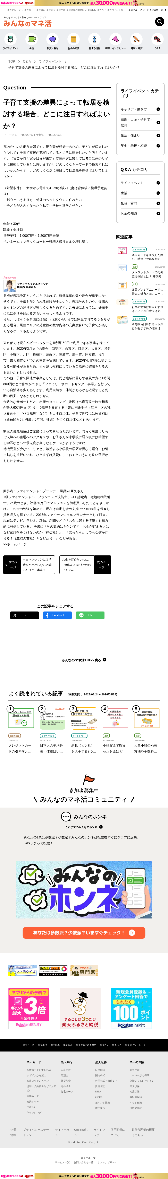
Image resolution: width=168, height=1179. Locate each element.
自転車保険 (136, 1097)
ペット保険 (136, 1102)
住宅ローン (67, 1091)
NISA (98, 1091)
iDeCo (98, 1097)
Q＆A (27, 61)
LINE (91, 615)
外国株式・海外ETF (106, 1080)
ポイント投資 (102, 1102)
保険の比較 (136, 1108)
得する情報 (94, 48)
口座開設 (66, 1069)
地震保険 (135, 1091)
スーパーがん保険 (139, 1075)
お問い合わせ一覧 (83, 1162)
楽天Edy (92, 10)
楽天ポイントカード (117, 10)
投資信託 (100, 1086)
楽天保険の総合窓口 (76, 10)
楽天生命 (60, 10)
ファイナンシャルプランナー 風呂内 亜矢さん (50, 491)
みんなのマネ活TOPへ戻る (82, 660)
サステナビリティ (107, 1162)
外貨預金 (66, 1080)
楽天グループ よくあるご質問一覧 (145, 10)
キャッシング (34, 1112)
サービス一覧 (62, 1162)
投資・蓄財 (52, 48)
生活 (31, 48)
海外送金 (66, 1086)
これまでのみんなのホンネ (81, 827)
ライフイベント (10, 48)
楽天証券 (50, 10)
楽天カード (29, 10)
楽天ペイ (101, 10)
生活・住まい (130, 135)
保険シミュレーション (142, 1080)
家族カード (33, 1096)
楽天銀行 (40, 10)
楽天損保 (135, 1086)
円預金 (64, 1075)
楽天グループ (14, 10)
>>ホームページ (15, 544)
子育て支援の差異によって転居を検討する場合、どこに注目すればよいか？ (64, 67)
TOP (11, 61)
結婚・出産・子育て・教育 (137, 122)
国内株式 (100, 1075)
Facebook (58, 615)
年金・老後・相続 (134, 145)
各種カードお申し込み (39, 1069)
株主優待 (100, 1108)
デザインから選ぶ (36, 1075)
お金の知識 (73, 48)
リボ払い (31, 1107)
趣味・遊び (136, 48)
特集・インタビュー (115, 48)
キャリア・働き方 (134, 109)
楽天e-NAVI (33, 1101)
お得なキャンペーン (38, 1080)
